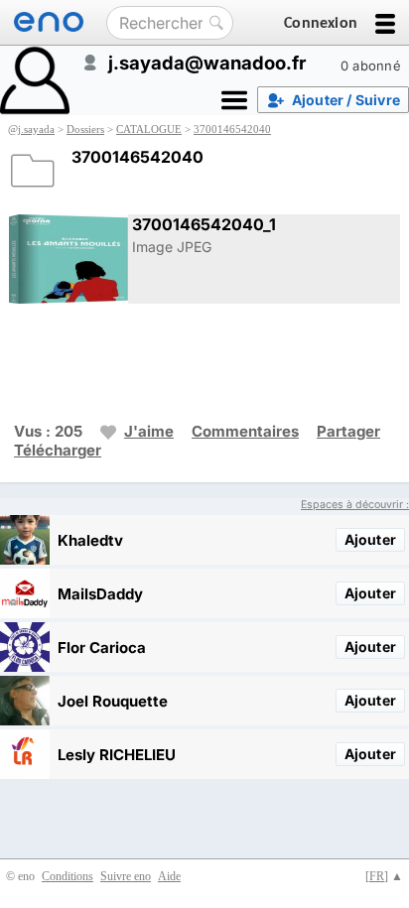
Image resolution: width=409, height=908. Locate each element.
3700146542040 (232, 129)
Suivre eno (125, 876)
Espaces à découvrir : (355, 504)
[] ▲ (384, 876)
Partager (348, 431)
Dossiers (85, 129)
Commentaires (245, 431)
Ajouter (370, 539)
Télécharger (57, 450)
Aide (169, 876)
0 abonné (371, 65)
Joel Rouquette (113, 701)
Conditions (67, 876)
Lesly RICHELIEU (117, 754)
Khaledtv (90, 540)
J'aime (149, 431)
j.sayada (36, 129)
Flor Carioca (102, 647)
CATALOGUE (149, 129)
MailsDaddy (100, 593)
